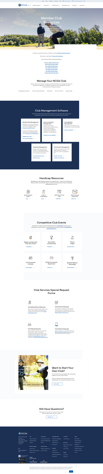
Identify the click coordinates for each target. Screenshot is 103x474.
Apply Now (56, 384)
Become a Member (67, 1)
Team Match (50, 246)
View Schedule (29, 267)
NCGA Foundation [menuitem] (78, 440)
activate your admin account (29, 128)
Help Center (56, 1)
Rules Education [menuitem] (55, 440)
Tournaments (46, 5)
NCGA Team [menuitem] (77, 444)
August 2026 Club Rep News (51, 73)
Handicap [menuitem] (54, 448)
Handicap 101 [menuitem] (54, 456)
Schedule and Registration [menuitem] (46, 440)
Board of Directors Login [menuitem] (67, 444)
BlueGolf (61, 225)
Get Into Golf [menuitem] (54, 444)
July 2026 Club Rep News (51, 71)
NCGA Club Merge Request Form (41, 337)
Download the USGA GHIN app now (24, 456)
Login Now (58, 198)
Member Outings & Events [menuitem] (34, 450)
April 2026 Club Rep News (51, 66)
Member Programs (36, 5)
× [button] (76, 465)
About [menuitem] (76, 436)
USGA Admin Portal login (38, 155)
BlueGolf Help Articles (59, 157)
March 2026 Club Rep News (51, 64)
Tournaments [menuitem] (43, 436)
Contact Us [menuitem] (65, 456)
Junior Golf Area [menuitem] (66, 438)
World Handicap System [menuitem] (56, 454)
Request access (36, 157)
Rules (42, 198)
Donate (46, 1)
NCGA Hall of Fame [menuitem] (78, 448)
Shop (60, 1)
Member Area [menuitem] (32, 448)
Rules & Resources (65, 5)
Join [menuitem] (30, 436)
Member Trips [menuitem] (32, 452)
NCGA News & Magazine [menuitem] (56, 438)
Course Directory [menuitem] (44, 450)
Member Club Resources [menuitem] (45, 448)
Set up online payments (28, 138)
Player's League (70, 246)
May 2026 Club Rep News (51, 67)
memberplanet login (27, 136)
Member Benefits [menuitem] (33, 440)
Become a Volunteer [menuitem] (78, 450)
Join (29, 5)
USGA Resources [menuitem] (55, 442)
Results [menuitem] (42, 442)
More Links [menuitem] (65, 442)
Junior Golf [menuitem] (65, 436)
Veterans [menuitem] (31, 442)
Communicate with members (49, 135)
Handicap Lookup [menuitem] (55, 452)
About (43, 1)
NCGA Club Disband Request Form (62, 332)
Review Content (70, 267)
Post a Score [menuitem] (54, 450)
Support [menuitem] (64, 452)
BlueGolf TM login (58, 155)
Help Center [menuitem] (65, 454)
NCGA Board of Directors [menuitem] (79, 446)
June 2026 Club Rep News (51, 69)
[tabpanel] (30, 130)
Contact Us (51, 1)
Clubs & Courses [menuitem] (44, 446)
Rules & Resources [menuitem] (55, 436)
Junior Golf (82, 5)
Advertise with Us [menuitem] (78, 442)
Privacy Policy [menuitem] (65, 448)
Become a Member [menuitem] (33, 438)
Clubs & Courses (55, 5)
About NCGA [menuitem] (77, 438)
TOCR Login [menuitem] (65, 446)
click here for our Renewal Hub (31, 133)
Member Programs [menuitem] (33, 446)
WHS (27, 198)
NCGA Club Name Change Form (61, 312)
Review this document (57, 56)
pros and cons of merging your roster (36, 336)
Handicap (74, 5)
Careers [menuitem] (76, 452)
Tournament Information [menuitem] (45, 438)
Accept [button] (71, 471)
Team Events (29, 246)
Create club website (68, 130)
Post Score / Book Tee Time (77, 1)
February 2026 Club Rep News (51, 62)
